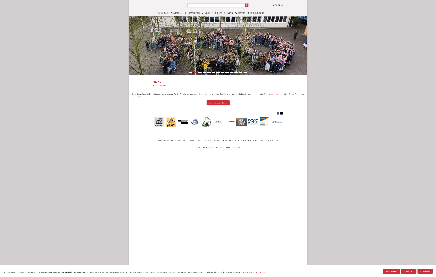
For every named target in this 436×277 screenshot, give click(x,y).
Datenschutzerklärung (272, 94)
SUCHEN (191, 141)
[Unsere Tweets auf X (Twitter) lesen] (276, 5)
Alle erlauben (425, 271)
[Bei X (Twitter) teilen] (281, 113)
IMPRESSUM (161, 141)
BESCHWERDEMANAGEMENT (228, 141)
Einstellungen (409, 271)
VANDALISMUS (246, 141)
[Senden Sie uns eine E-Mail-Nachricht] (271, 5)
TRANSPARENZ (210, 141)
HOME (164, 86)
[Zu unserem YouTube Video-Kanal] (281, 5)
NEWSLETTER (258, 141)
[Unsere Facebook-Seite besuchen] (273, 5)
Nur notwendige (391, 271)
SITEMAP (170, 141)
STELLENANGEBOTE (272, 141)
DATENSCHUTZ (181, 141)
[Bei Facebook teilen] (278, 113)
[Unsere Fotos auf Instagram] (279, 5)
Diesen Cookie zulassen (218, 103)
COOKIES (199, 141)
